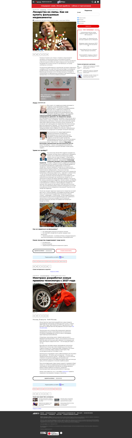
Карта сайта (59, 414)
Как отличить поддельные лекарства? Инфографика (55, 95)
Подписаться (88, 26)
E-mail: (79, 12)
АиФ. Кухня (81, 23)
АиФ (36, 312)
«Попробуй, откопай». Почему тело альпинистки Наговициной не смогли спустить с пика (90, 76)
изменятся (65, 371)
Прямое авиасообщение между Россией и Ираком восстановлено (67, 404)
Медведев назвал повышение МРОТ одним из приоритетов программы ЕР (88, 44)
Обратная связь (43, 414)
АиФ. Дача (81, 19)
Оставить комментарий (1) (66, 250)
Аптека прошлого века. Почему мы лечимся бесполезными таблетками (57, 222)
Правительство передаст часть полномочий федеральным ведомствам (45, 404)
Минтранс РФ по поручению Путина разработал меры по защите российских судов (66, 399)
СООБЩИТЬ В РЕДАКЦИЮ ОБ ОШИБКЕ (70, 414)
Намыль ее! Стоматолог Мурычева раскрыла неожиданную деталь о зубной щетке (90, 71)
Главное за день (82, 17)
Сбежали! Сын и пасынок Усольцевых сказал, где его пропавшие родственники (91, 67)
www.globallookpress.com (38, 51)
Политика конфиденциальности (46, 429)
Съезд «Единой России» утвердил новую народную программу (88, 50)
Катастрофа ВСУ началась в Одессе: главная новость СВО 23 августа (88, 55)
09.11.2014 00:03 (36, 9)
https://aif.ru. (44, 427)
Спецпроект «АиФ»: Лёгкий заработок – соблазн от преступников (66, 6)
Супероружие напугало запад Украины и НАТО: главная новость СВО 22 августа (88, 33)
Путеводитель (52, 414)
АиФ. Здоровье (82, 21)
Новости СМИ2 (54, 271)
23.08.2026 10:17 (36, 275)
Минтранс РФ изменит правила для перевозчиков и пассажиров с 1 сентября (46, 399)
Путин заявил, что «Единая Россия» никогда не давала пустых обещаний (88, 39)
